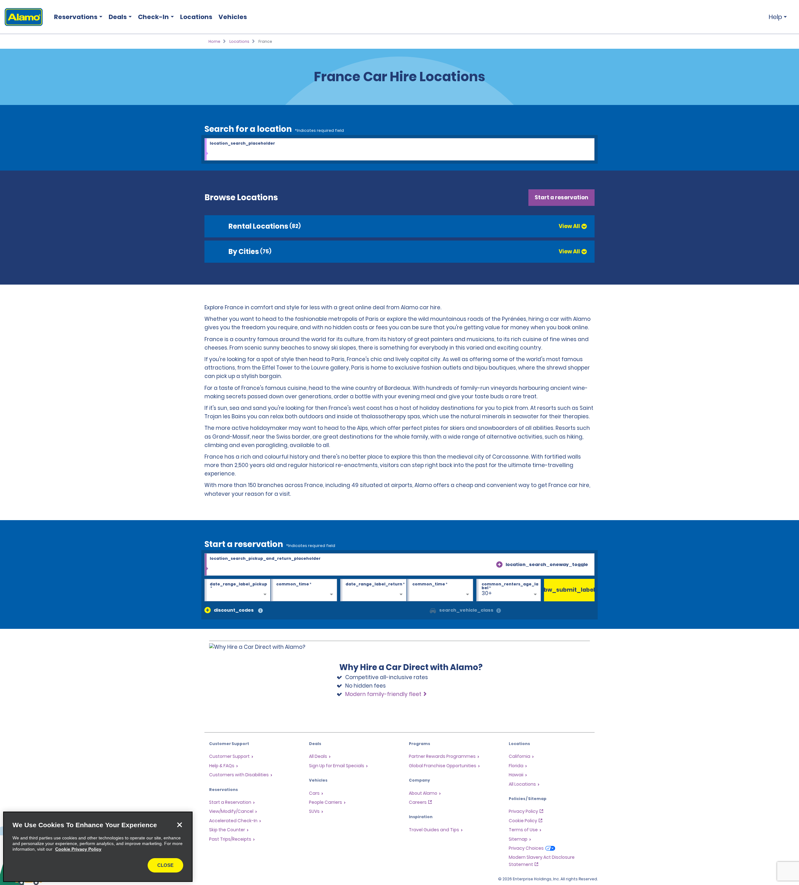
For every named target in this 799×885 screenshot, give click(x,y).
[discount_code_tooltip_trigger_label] (260, 610)
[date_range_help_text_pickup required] (237, 590)
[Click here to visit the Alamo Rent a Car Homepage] (21, 17)
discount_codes (234, 610)
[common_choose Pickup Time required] (304, 590)
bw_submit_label (569, 590)
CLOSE (165, 865)
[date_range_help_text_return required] (373, 590)
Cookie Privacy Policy (78, 849)
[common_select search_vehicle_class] (433, 610)
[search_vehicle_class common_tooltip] (498, 610)
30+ (487, 593)
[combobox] (399, 149)
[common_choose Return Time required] (440, 590)
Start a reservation (561, 197)
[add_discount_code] (207, 610)
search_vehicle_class (466, 610)
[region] (98, 847)
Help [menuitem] (775, 16)
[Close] (179, 824)
